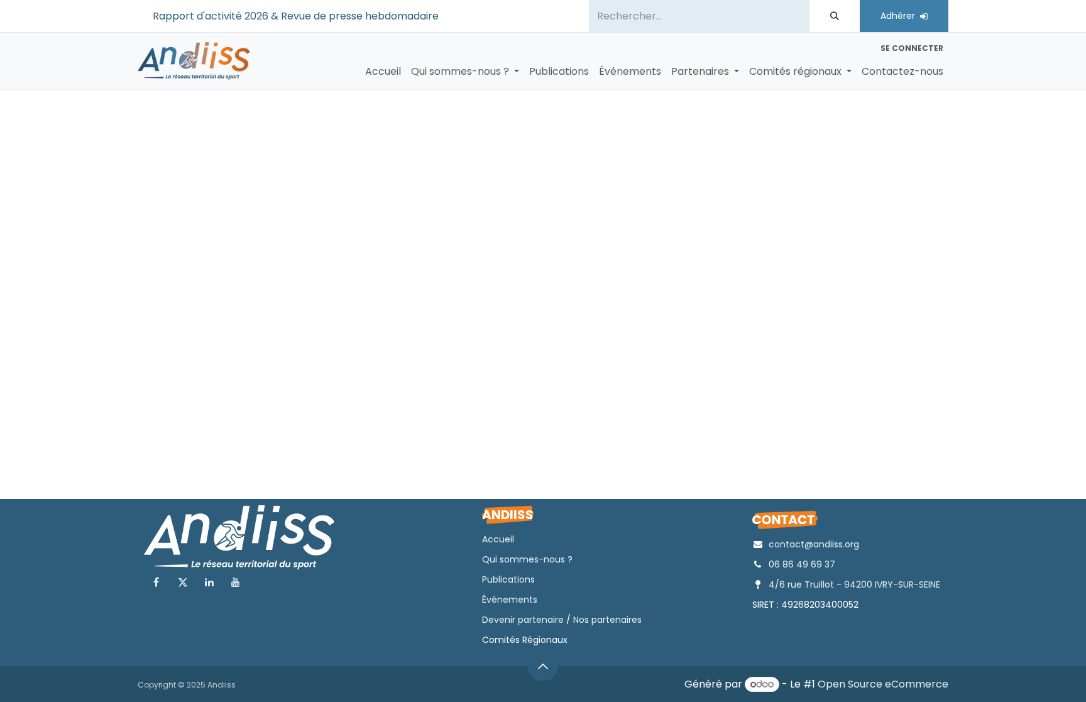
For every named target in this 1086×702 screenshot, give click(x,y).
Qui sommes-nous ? (527, 559)
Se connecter (911, 48)
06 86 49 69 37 (802, 564)
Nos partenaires (607, 619)
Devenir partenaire (523, 619)
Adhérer (900, 15)
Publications (508, 579)
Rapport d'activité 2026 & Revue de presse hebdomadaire (298, 16)
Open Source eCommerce (883, 684)
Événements (509, 599)
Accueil (498, 539)
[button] (543, 666)
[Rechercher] (834, 16)
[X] (183, 582)
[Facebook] (156, 582)
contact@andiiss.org (814, 544)
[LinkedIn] (209, 582)
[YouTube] (236, 582)
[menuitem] (383, 71)
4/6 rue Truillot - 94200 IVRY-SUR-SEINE (854, 584)
